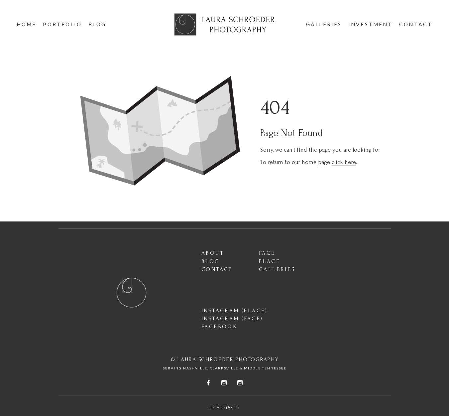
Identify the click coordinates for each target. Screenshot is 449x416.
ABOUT (212, 253)
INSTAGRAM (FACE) (232, 318)
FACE (267, 253)
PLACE (269, 261)
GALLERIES (277, 269)
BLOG (210, 261)
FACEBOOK (219, 326)
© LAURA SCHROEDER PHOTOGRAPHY (224, 359)
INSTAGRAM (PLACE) (234, 310)
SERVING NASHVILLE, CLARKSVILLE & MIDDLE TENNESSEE (224, 368)
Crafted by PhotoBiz (224, 407)
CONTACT (217, 269)
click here (344, 162)
